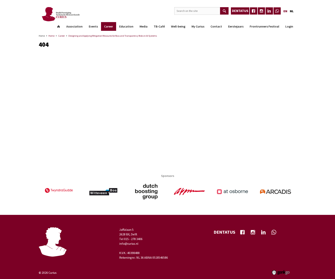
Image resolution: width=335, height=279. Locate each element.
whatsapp (277, 11)
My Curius (198, 26)
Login (289, 26)
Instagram (261, 11)
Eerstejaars (235, 26)
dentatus (240, 11)
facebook (253, 11)
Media (144, 26)
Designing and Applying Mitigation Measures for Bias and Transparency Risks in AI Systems (112, 35)
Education (126, 26)
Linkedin (269, 11)
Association (74, 26)
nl (292, 11)
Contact (216, 26)
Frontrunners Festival (264, 26)
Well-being (178, 26)
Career (108, 26)
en (285, 11)
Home (58, 26)
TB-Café (159, 26)
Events (93, 26)
